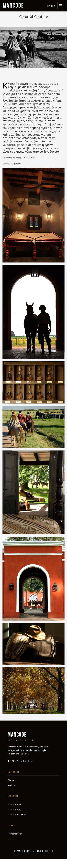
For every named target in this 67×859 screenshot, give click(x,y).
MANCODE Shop (14, 809)
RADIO (51, 5)
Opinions (11, 785)
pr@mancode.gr (14, 833)
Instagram (12, 761)
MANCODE (13, 6)
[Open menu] (60, 5)
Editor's (10, 780)
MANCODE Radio (14, 804)
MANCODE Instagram (16, 814)
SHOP (31, 761)
